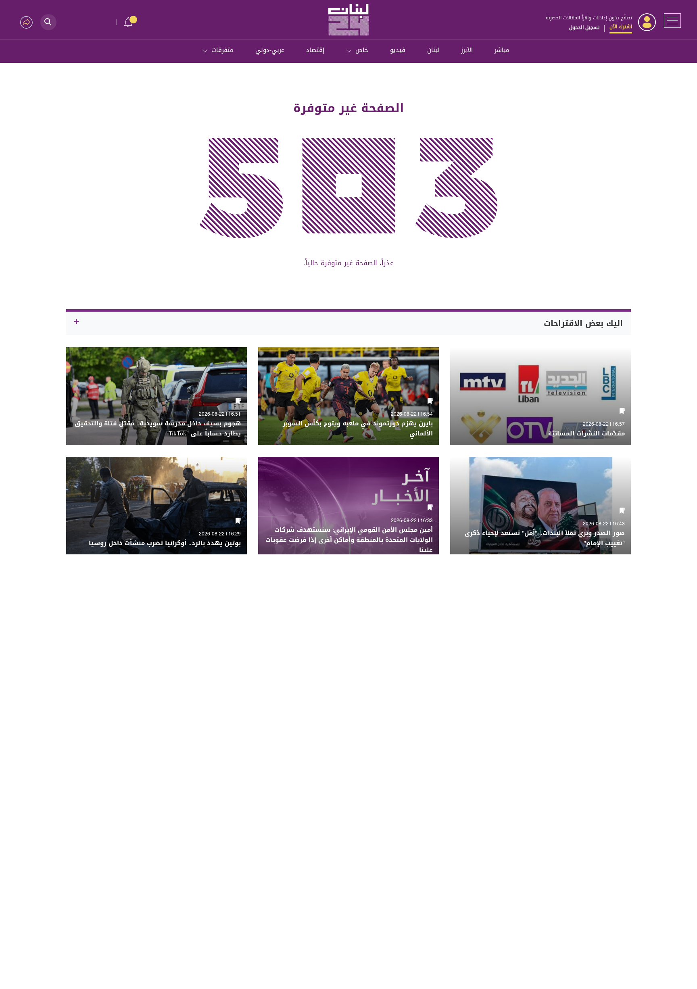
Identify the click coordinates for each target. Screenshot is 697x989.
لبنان (433, 50)
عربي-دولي (269, 50)
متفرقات (222, 50)
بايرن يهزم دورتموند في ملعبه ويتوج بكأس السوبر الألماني (358, 429)
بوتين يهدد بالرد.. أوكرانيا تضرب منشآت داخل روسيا (165, 543)
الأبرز (467, 50)
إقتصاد (315, 50)
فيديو (397, 50)
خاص (361, 50)
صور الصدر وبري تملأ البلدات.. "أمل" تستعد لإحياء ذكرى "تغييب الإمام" (545, 538)
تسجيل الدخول (584, 27)
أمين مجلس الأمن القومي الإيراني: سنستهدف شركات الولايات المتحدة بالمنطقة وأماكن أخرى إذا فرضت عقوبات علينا (349, 540)
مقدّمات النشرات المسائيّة (586, 434)
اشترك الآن (620, 26)
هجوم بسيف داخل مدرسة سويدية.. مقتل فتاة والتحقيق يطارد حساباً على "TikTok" (158, 429)
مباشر (502, 50)
